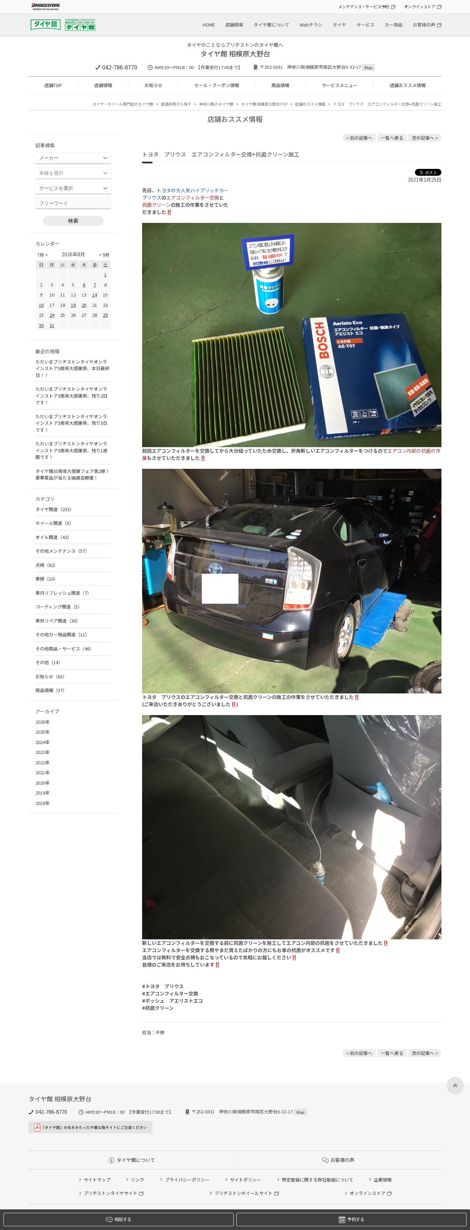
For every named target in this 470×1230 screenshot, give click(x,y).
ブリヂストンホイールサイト (243, 1193)
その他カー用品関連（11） (62, 634)
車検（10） (46, 578)
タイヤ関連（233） (54, 509)
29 (105, 315)
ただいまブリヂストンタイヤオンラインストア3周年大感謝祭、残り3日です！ (71, 423)
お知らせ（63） (51, 676)
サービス (365, 24)
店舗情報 (103, 85)
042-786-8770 (119, 67)
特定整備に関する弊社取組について (317, 1179)
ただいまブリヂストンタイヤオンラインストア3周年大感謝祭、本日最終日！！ (72, 368)
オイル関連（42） (53, 537)
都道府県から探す (176, 104)
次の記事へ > (425, 137)
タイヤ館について (271, 24)
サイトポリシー (245, 1179)
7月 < (42, 254)
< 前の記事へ (359, 137)
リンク (137, 1179)
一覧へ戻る (392, 137)
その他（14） (49, 662)
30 (41, 325)
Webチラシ (311, 24)
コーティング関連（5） (58, 606)
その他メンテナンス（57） (62, 551)
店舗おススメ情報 (408, 85)
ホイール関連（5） (54, 523)
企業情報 (383, 1179)
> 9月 (104, 254)
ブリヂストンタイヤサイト (110, 1193)
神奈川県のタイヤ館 (216, 104)
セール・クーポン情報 (216, 85)
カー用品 (394, 24)
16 (41, 305)
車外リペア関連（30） (58, 620)
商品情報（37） (51, 690)
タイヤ (339, 24)
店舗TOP (53, 85)
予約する (355, 1219)
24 (52, 315)
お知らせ (153, 85)
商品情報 (280, 85)
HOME (209, 24)
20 (84, 305)
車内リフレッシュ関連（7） (63, 593)
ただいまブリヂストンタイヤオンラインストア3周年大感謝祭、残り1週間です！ (71, 450)
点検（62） (46, 565)
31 (52, 325)
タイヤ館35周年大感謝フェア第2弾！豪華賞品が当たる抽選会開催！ (72, 474)
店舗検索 (234, 24)
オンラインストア (419, 6)
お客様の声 (424, 24)
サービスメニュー (339, 85)
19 (73, 305)
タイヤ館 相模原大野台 (235, 53)
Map (368, 67)
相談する (122, 1219)
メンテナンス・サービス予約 (363, 6)
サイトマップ (97, 1179)
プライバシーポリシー (187, 1179)
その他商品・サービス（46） (64, 648)
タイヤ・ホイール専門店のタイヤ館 (123, 104)
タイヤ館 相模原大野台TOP (264, 104)
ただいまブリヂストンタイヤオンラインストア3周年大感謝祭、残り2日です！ (71, 396)
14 (94, 294)
